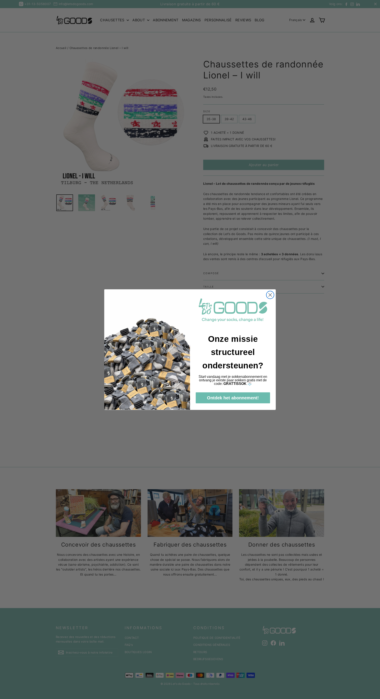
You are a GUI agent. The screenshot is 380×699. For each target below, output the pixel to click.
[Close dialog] (270, 295)
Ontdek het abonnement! (233, 397)
